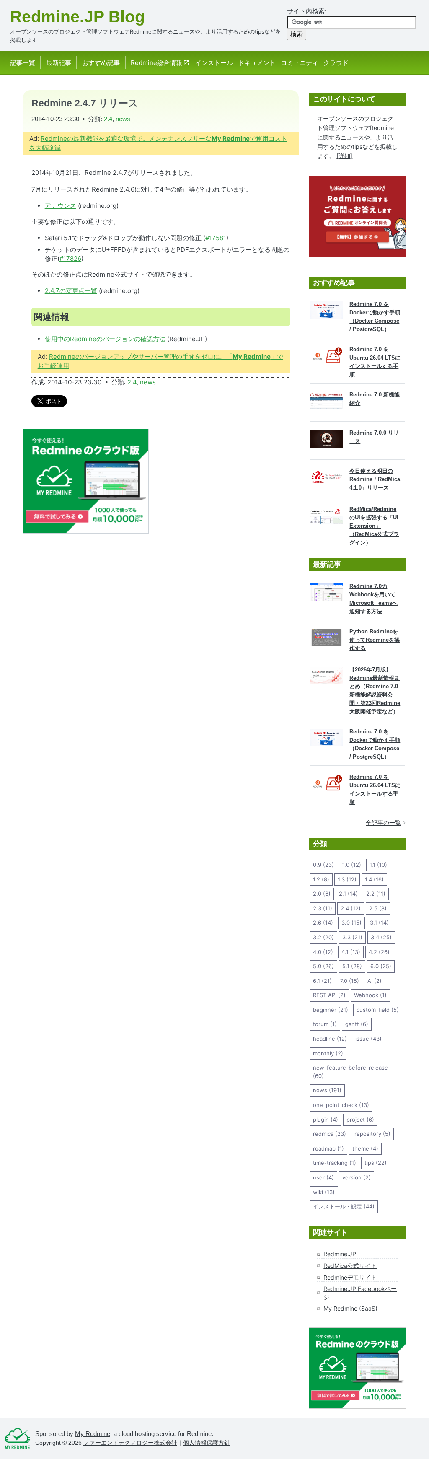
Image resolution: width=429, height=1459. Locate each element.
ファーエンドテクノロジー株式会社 (130, 1443)
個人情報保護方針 (206, 1443)
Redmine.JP (339, 1253)
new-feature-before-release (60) (350, 1071)
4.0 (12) (323, 951)
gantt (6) (356, 1024)
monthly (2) (328, 1053)
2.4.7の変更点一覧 (71, 291)
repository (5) (372, 1133)
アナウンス (60, 206)
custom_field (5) (378, 1009)
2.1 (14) (348, 893)
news (123, 118)
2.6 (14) (323, 922)
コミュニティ (299, 63)
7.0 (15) (349, 980)
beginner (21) (330, 1009)
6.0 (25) (380, 966)
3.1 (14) (379, 922)
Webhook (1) (370, 995)
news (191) (327, 1090)
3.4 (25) (381, 937)
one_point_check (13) (341, 1104)
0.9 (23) (323, 864)
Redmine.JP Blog (77, 17)
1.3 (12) (347, 879)
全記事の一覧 (383, 822)
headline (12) (330, 1038)
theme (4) (365, 1148)
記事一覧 (22, 63)
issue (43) (368, 1038)
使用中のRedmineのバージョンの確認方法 (105, 339)
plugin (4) (325, 1119)
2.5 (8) (378, 908)
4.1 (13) (350, 951)
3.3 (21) (352, 937)
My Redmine (340, 1308)
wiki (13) (324, 1192)
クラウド (336, 63)
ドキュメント (257, 63)
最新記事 (58, 63)
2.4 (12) (351, 908)
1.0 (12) (351, 864)
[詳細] (344, 155)
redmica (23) (329, 1133)
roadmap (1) (328, 1148)
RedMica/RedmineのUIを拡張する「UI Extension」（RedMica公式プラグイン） (374, 526)
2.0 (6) (322, 893)
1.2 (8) (321, 879)
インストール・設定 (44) (344, 1206)
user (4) (323, 1177)
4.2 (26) (379, 951)
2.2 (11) (375, 893)
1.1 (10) (378, 864)
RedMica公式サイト (350, 1265)
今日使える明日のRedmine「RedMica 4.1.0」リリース (374, 479)
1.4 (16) (374, 879)
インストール (214, 63)
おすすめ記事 (101, 63)
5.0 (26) (323, 966)
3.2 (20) (323, 937)
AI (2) (374, 980)
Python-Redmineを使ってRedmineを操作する (374, 639)
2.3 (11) (322, 908)
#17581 (215, 238)
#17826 (70, 258)
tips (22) (375, 1162)
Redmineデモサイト (350, 1277)
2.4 (108, 118)
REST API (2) (329, 995)
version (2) (356, 1177)
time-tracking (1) (334, 1162)
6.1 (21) (322, 980)
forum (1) (325, 1024)
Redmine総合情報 (156, 63)
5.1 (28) (352, 966)
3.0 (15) (351, 922)
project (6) (360, 1119)
